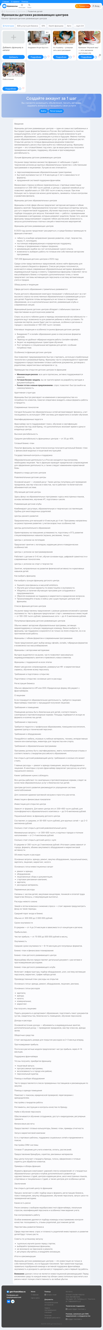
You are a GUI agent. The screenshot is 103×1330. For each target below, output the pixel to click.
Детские (22, 11)
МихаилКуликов (88, 44)
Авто (69, 26)
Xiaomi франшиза (56, 26)
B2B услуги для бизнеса (27, 26)
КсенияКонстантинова (65, 44)
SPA (43, 26)
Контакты (69, 1292)
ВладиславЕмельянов (14, 76)
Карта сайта (35, 1298)
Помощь (25, 2)
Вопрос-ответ (51, 1295)
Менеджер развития (39, 44)
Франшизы (10, 11)
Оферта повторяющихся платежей (50, 1310)
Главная (6, 2)
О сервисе (15, 2)
